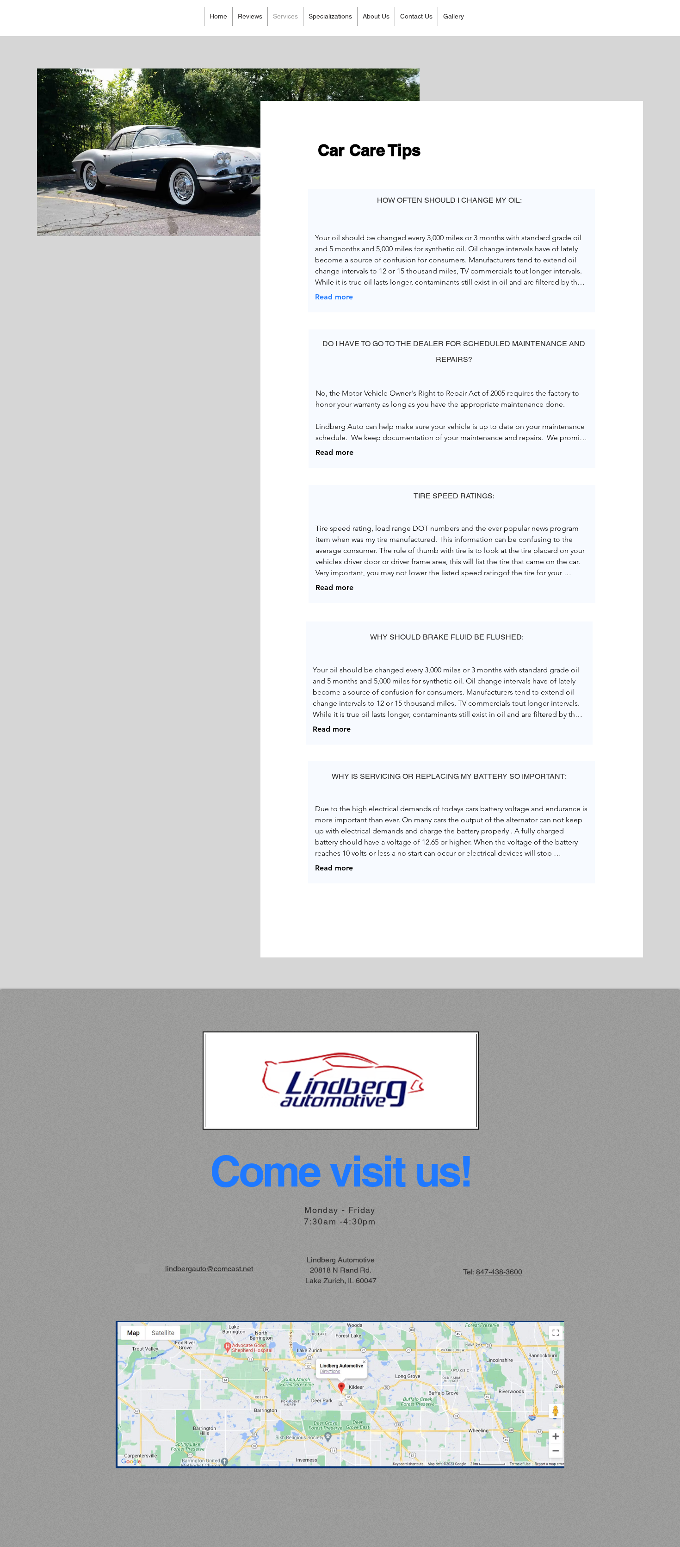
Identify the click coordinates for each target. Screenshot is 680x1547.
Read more (334, 296)
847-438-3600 (499, 1271)
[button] (330, 16)
